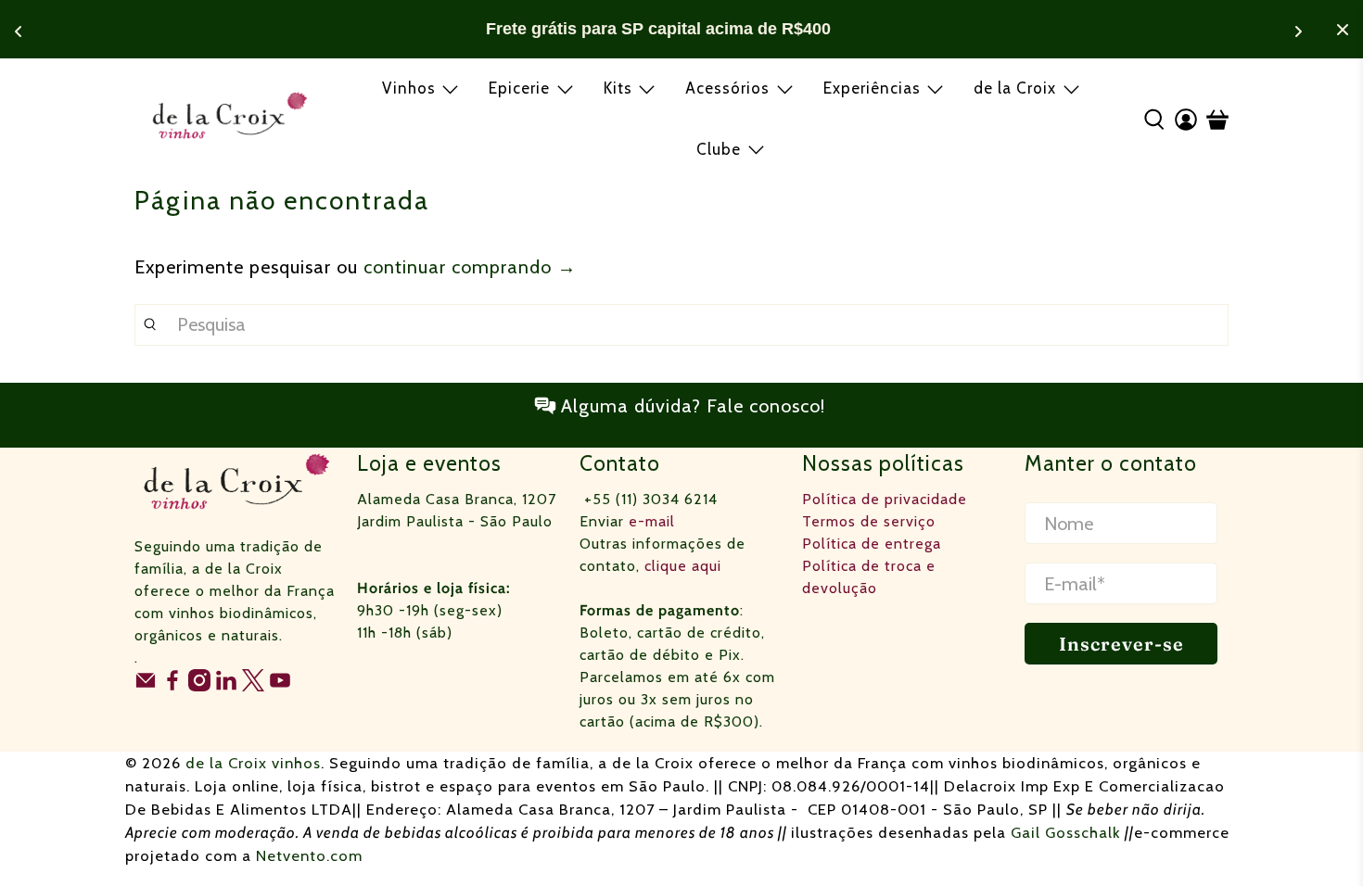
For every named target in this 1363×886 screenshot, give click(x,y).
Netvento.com (309, 855)
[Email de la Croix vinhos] (145, 686)
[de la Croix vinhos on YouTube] (280, 686)
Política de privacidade (884, 499)
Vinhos (409, 88)
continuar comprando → (470, 267)
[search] (681, 325)
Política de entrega (871, 543)
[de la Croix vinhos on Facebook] (172, 686)
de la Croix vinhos (253, 762)
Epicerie (519, 88)
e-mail (652, 521)
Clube (718, 149)
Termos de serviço (869, 521)
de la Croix (1015, 88)
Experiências (872, 88)
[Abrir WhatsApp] (1316, 839)
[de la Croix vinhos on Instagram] (199, 686)
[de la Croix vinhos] (229, 119)
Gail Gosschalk (1066, 832)
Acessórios (727, 88)
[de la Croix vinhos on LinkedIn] (226, 686)
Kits (618, 88)
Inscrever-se (1121, 643)
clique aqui (682, 566)
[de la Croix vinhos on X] (253, 686)
